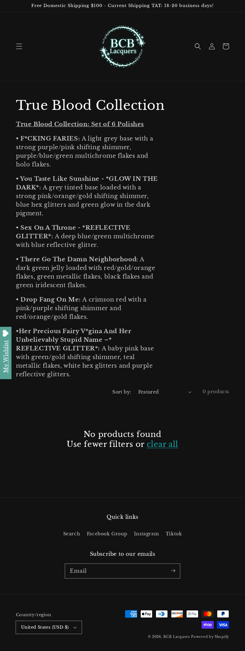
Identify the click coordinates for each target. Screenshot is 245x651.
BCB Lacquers (176, 637)
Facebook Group (107, 534)
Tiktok (174, 534)
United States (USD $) (45, 627)
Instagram (146, 534)
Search (71, 534)
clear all (162, 444)
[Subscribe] (173, 571)
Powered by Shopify (210, 637)
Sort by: (121, 392)
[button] (19, 46)
